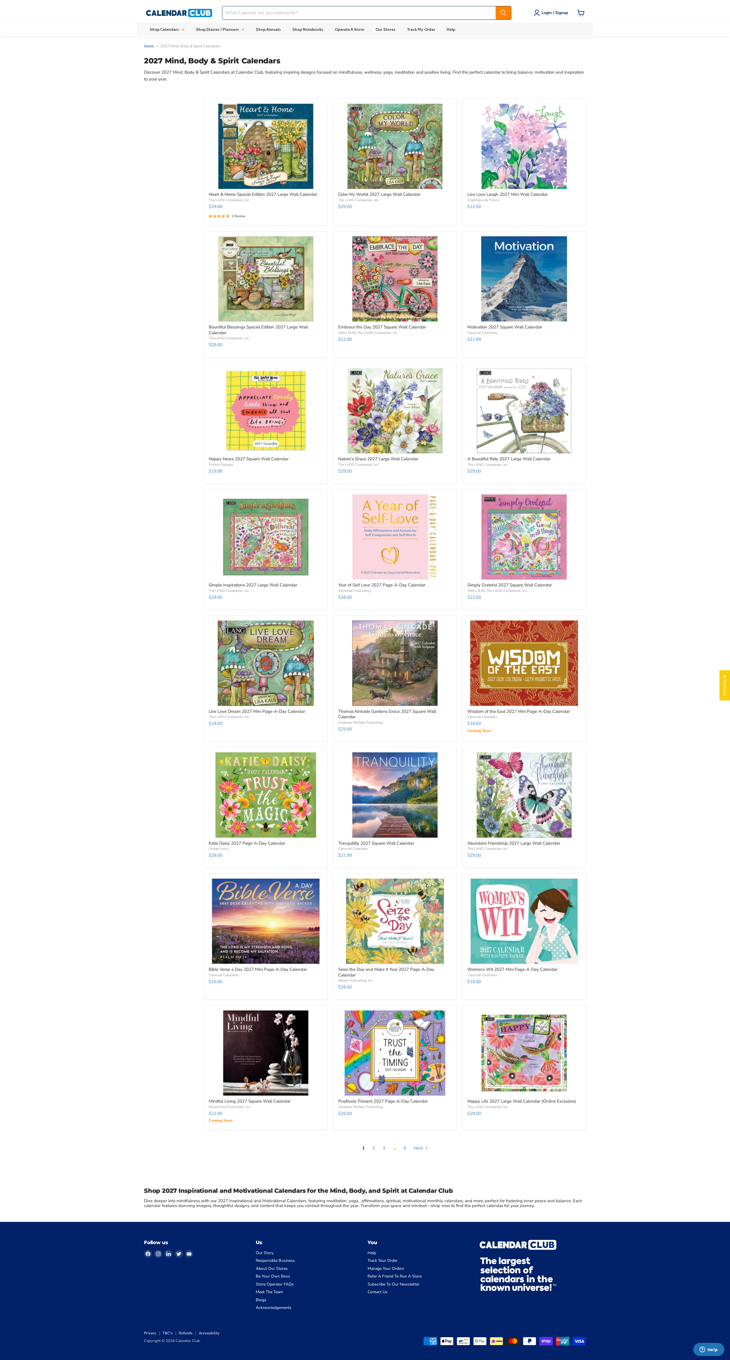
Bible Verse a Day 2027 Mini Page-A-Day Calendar (258, 969)
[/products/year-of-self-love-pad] (395, 537)
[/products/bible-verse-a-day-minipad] (266, 921)
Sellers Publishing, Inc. (356, 980)
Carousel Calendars (482, 332)
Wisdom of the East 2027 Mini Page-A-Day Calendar (518, 711)
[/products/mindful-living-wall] (266, 1053)
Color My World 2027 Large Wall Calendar (379, 194)
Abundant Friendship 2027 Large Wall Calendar (513, 843)
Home (149, 46)
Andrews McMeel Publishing (360, 722)
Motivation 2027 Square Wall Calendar (504, 327)
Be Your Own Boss (273, 1276)
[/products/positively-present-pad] (395, 1053)
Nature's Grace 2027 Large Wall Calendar (378, 459)
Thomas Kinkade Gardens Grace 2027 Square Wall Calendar (387, 714)
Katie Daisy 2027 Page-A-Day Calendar (247, 843)
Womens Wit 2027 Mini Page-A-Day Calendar (512, 969)
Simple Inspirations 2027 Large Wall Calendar (253, 585)
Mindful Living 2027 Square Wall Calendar (250, 1101)
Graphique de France (483, 200)
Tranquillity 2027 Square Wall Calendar (376, 843)
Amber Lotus (219, 848)
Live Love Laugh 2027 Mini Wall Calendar (507, 194)
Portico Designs (221, 464)
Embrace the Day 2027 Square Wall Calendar (382, 327)
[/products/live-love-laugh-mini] (524, 146)
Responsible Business (275, 1260)
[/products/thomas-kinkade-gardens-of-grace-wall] (395, 663)
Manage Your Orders (386, 1268)
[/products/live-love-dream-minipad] (266, 663)
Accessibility (209, 1333)
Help (372, 1253)
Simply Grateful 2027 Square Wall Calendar (509, 585)
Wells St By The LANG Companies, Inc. (368, 332)
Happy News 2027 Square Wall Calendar (249, 459)
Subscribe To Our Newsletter (393, 1284)
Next (419, 1148)
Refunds (185, 1333)
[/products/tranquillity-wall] (395, 795)
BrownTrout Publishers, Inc (230, 1107)
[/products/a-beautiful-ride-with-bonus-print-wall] (524, 410)
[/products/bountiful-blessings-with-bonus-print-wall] (266, 279)
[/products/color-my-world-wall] (395, 146)
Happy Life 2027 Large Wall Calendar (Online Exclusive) (521, 1101)
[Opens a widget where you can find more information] (708, 1350)
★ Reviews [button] (725, 685)
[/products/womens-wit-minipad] (524, 921)
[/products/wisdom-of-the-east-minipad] (524, 663)
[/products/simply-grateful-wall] (524, 537)
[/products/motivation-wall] (524, 279)
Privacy (150, 1333)
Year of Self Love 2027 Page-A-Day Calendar (381, 585)
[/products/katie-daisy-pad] (266, 795)
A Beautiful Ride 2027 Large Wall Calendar (508, 459)
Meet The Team (269, 1292)
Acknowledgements (273, 1307)
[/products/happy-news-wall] (266, 410)
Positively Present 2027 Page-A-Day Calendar (383, 1101)
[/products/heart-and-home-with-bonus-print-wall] (266, 146)
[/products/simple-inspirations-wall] (266, 537)
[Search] (503, 12)
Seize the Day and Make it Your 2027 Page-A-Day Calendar (386, 972)
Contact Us (378, 1292)
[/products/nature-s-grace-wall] (395, 410)
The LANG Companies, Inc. (229, 200)
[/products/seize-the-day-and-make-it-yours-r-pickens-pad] (395, 921)
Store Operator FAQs (275, 1284)
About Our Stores (272, 1268)
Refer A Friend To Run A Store (395, 1276)
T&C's (168, 1333)
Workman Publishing (354, 590)
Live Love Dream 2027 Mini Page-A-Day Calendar (257, 711)
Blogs (261, 1300)
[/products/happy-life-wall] (524, 1053)
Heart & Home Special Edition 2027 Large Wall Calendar (263, 194)
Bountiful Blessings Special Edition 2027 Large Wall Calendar (258, 330)
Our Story (264, 1253)
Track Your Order (383, 1260)
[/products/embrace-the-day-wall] (395, 279)
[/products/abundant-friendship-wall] (524, 795)
